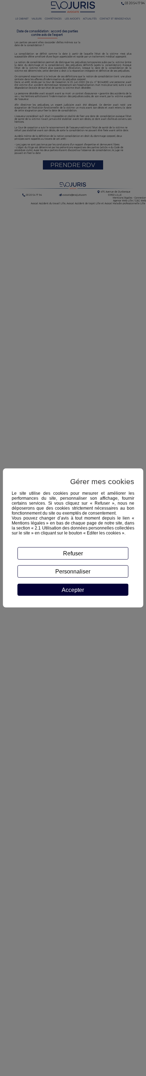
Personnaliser (72, 571)
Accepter (73, 590)
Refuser (73, 553)
